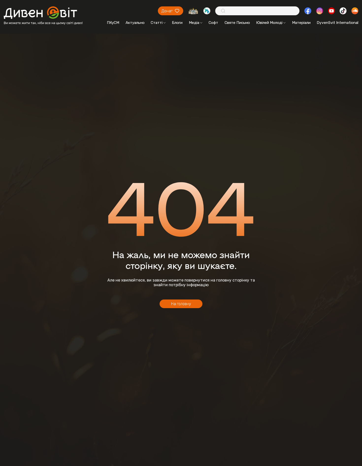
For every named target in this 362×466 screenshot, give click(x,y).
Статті (157, 22)
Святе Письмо (237, 22)
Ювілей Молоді (269, 22)
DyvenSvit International (337, 22)
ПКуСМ (113, 22)
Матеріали (301, 22)
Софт (213, 22)
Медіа (194, 22)
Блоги (177, 22)
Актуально (135, 22)
